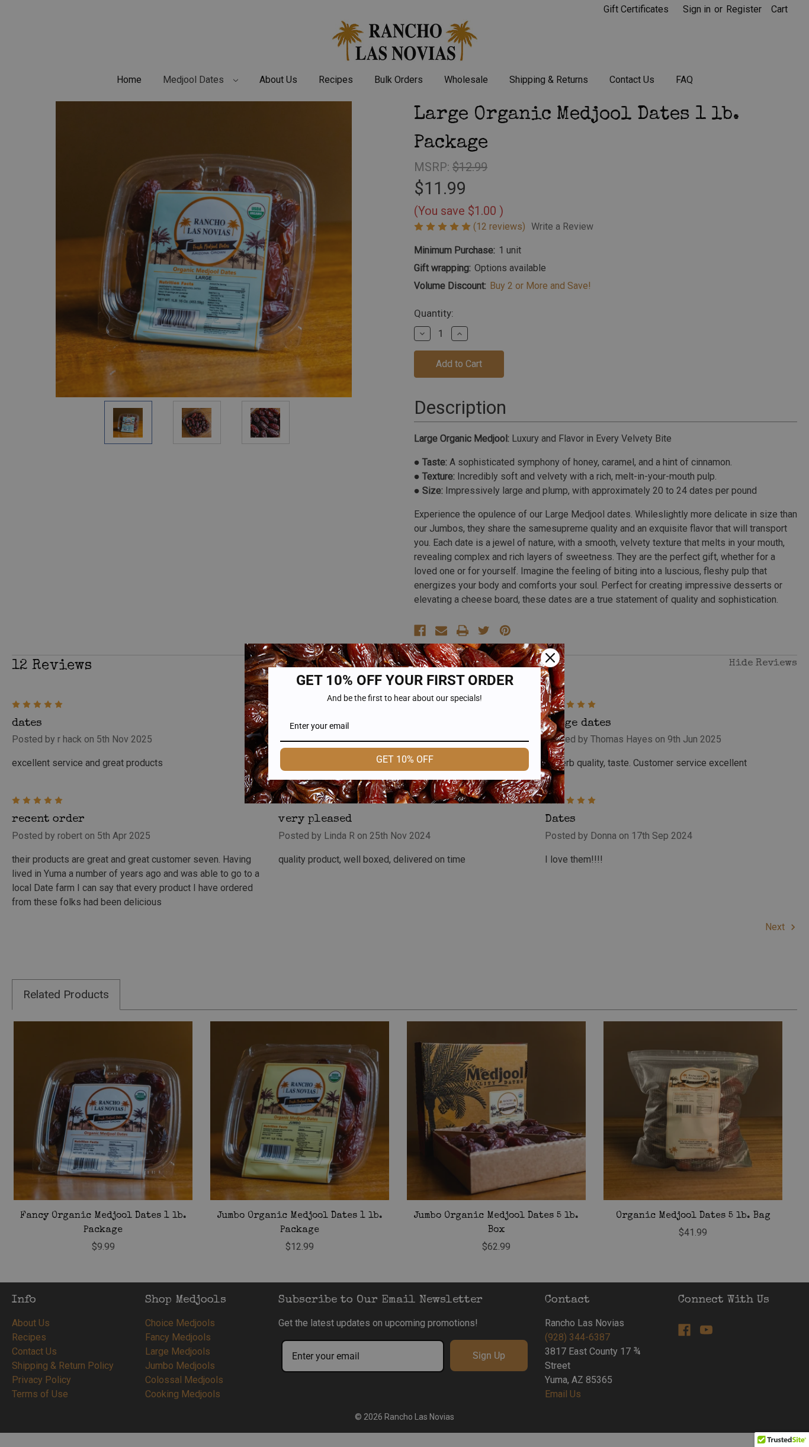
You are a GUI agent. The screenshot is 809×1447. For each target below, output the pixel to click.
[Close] (550, 658)
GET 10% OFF (405, 759)
